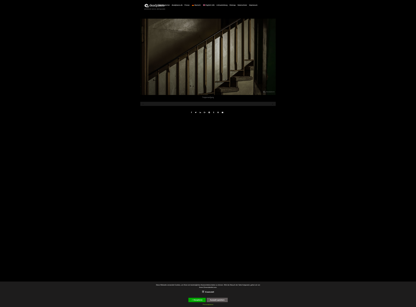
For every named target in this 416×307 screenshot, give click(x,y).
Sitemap (232, 5)
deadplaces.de (177, 5)
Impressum (253, 5)
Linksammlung (222, 5)
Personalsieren (208, 304)
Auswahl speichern (217, 300)
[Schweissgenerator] (143, 104)
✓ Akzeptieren (197, 300)
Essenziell (209, 292)
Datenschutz (242, 5)
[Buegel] (253, 104)
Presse (186, 5)
